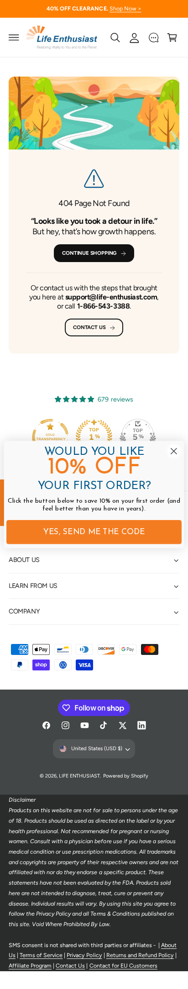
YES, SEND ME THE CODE (94, 532)
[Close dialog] (174, 451)
